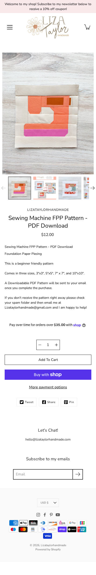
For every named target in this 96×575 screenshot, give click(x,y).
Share (51, 402)
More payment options (48, 387)
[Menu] (10, 27)
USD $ (44, 502)
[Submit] (77, 474)
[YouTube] (58, 515)
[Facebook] (45, 515)
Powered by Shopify (48, 549)
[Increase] (56, 345)
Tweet (29, 402)
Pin (71, 402)
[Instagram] (38, 515)
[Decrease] (39, 345)
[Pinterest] (51, 515)
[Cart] (87, 27)
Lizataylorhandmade (53, 545)
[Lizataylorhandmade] (48, 27)
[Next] (92, 188)
